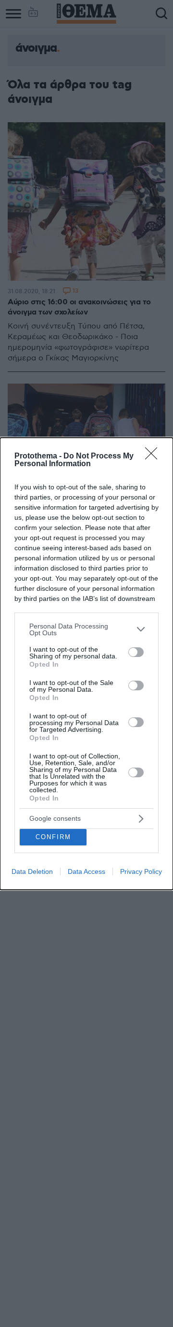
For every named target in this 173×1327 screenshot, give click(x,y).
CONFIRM (53, 837)
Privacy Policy (141, 871)
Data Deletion (32, 871)
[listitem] (86, 629)
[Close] (154, 456)
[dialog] (86, 664)
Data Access (86, 871)
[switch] (136, 652)
